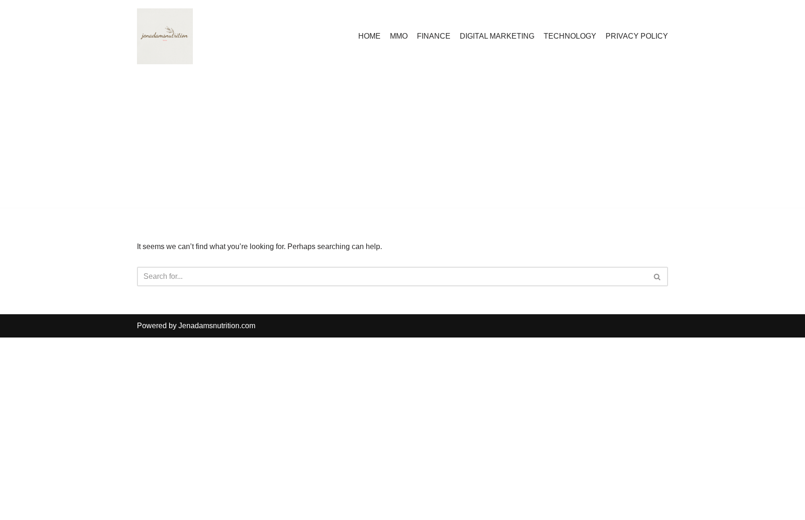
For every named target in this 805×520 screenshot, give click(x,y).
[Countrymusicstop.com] (165, 36)
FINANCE (433, 36)
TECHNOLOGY (570, 36)
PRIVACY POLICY (637, 36)
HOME (369, 36)
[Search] (657, 276)
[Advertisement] (402, 142)
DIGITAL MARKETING (497, 36)
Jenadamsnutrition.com (216, 326)
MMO (399, 36)
